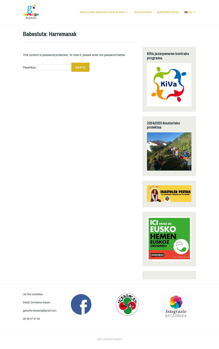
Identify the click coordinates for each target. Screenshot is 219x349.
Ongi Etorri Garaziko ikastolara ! (102, 12)
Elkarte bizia (143, 12)
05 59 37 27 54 (31, 318)
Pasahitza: (30, 67)
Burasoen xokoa (168, 12)
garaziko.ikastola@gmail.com (39, 310)
